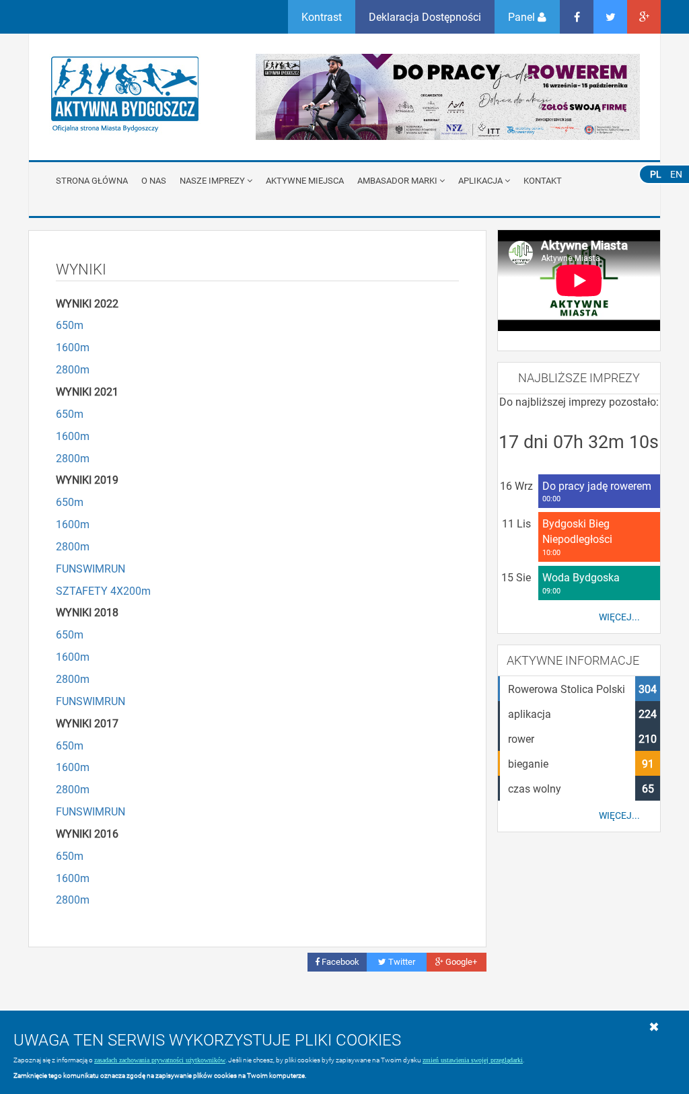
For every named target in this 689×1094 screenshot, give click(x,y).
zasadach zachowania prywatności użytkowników (159, 1060)
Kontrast (321, 16)
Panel (523, 16)
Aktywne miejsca (305, 180)
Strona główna (92, 180)
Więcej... (619, 617)
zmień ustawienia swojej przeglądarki (473, 1060)
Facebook (339, 961)
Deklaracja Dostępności (425, 16)
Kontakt (542, 180)
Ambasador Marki (397, 180)
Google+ (460, 961)
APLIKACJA (480, 180)
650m (69, 325)
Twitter (400, 961)
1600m (72, 347)
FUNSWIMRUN (90, 568)
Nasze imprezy (212, 180)
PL (655, 174)
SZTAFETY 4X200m (103, 590)
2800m (72, 369)
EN (676, 174)
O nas (153, 180)
